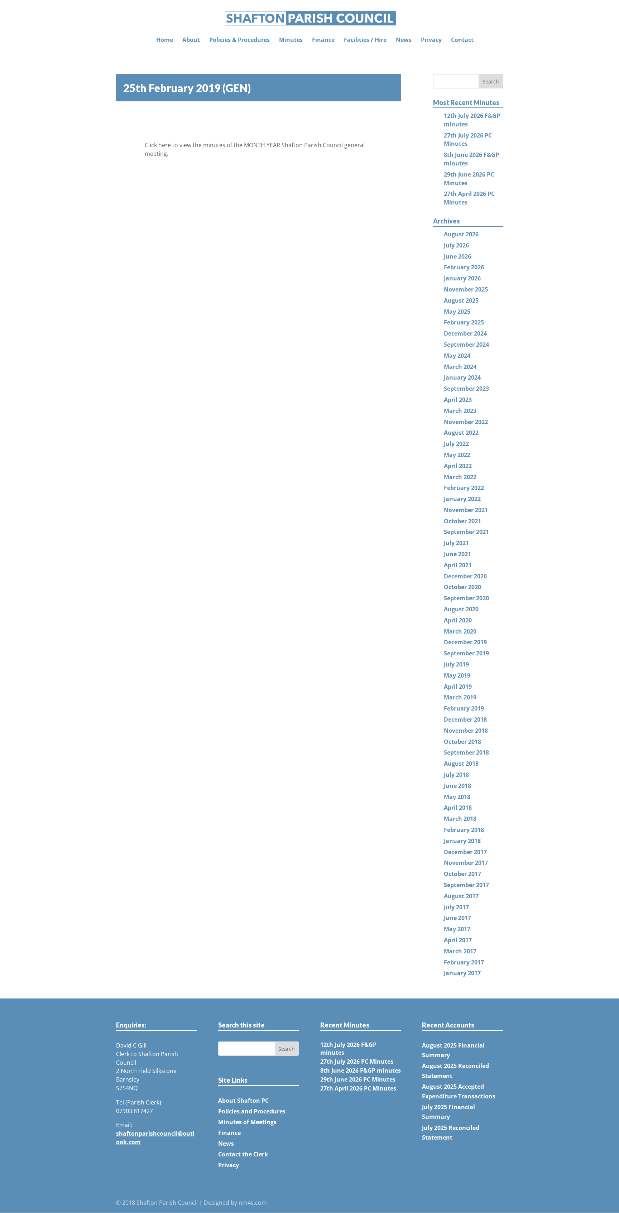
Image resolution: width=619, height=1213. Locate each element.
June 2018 (457, 786)
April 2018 (458, 808)
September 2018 (466, 752)
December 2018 (465, 719)
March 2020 (460, 631)
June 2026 (457, 256)
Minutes (291, 40)
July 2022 (456, 444)
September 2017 (466, 885)
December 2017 (465, 852)
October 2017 (462, 874)
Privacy (431, 40)
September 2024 (466, 344)
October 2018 (462, 742)
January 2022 (462, 499)
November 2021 (466, 510)
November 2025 (466, 289)
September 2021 (466, 532)
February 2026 (464, 267)
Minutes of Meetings (247, 1122)
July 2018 (456, 775)
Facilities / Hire (365, 40)
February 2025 (464, 322)
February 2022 (464, 488)
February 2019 (464, 708)
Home (164, 40)
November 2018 (466, 731)
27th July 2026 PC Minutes (356, 1061)
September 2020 (466, 598)
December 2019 (465, 642)
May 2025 (457, 312)
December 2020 (465, 576)
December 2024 (465, 333)
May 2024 (457, 356)
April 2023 (458, 400)
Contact (462, 40)
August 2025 (461, 300)
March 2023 (460, 411)
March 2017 (460, 951)
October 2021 (462, 521)
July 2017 (456, 907)
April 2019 (458, 686)
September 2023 (466, 389)
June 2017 (457, 918)
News (404, 40)
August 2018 (461, 763)
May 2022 (457, 455)
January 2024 (462, 377)
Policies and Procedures (251, 1111)
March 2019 (460, 697)
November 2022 (466, 422)
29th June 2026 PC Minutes (357, 1079)
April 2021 (458, 565)
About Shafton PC (243, 1100)
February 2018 (464, 830)
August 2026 (461, 234)
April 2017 (458, 940)
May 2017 (457, 929)
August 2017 (461, 896)
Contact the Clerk (243, 1154)
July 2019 (456, 664)
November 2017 (466, 863)
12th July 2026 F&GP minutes (348, 1048)
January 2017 (462, 973)
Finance (323, 40)
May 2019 (457, 675)
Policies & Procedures (239, 40)
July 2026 (456, 245)
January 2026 (462, 278)
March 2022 (460, 477)
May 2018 (457, 797)
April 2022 (458, 466)
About (191, 40)
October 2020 (462, 587)
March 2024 (460, 367)
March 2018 (460, 819)
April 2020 (458, 620)
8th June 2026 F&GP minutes (360, 1070)
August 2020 (461, 609)
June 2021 (457, 554)
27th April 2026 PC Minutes (358, 1088)
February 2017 (464, 962)
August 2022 (461, 433)
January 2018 (462, 841)
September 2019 (466, 653)
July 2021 (456, 543)
